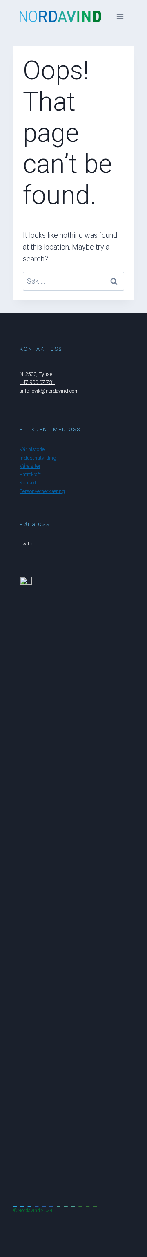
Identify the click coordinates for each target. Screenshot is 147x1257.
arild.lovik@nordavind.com (49, 391)
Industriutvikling (38, 458)
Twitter (27, 544)
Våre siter (30, 466)
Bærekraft (30, 474)
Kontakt (28, 483)
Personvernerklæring (42, 491)
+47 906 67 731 (37, 382)
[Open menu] (119, 16)
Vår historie (32, 449)
